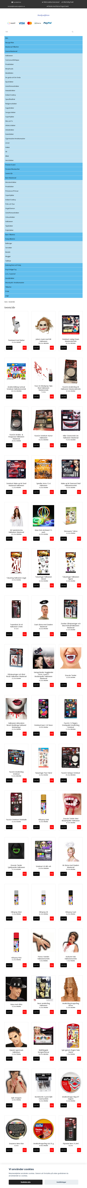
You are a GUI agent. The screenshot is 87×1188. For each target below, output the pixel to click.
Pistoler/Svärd (10, 165)
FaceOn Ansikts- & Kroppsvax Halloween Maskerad (16, 437)
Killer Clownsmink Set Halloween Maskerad (71, 437)
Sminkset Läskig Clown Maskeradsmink (70, 340)
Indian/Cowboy (10, 95)
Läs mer (9, 348)
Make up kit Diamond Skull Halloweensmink (70, 484)
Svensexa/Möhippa (12, 60)
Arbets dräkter (10, 125)
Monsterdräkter (10, 182)
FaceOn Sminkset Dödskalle (16, 819)
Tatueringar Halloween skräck (43, 578)
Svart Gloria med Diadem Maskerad (43, 625)
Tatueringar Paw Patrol (43, 773)
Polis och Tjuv (10, 204)
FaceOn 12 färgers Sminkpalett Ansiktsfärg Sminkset (70, 725)
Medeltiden (9, 73)
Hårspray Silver (16, 912)
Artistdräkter (9, 130)
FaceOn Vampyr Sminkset (70, 773)
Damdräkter (9, 134)
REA (6, 38)
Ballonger (8, 243)
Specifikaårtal (10, 99)
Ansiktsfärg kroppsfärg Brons (70, 1004)
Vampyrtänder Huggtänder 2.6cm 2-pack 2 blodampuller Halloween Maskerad (43, 675)
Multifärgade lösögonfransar (43, 1051)
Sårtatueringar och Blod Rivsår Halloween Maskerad (16, 675)
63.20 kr (71, 343)
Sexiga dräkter (10, 112)
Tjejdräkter (9, 226)
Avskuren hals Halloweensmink (71, 958)
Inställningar (61, 1182)
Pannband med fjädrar (16, 340)
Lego (7, 296)
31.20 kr (43, 821)
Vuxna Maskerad (11, 51)
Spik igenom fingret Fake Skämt (71, 1051)
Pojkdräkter (9, 230)
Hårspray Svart (70, 912)
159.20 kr (43, 343)
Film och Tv (9, 121)
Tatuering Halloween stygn (16, 578)
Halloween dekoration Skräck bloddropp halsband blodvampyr (16, 725)
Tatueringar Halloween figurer (70, 578)
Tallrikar (8, 261)
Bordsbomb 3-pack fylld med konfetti (43, 1098)
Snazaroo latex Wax (16, 1143)
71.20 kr (43, 392)
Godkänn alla (25, 1182)
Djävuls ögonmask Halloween (16, 1051)
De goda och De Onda (13, 77)
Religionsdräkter (11, 104)
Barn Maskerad (10, 178)
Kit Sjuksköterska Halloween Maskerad (16, 531)
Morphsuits (9, 69)
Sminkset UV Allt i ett (43, 866)
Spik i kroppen (16, 1098)
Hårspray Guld (43, 819)
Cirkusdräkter (10, 217)
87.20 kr (71, 775)
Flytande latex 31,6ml (71, 1143)
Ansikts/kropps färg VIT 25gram (70, 1098)
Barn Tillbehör (10, 235)
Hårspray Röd (16, 958)
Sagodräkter (9, 108)
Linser (7, 143)
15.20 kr (43, 487)
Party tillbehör (10, 239)
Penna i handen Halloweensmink (43, 958)
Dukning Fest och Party (13, 265)
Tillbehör (8, 287)
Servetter (8, 248)
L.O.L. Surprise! (10, 274)
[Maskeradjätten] (43, 15)
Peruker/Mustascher (12, 169)
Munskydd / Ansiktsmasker (14, 283)
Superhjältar (9, 117)
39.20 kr (70, 487)
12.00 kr (16, 1100)
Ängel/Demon (10, 208)
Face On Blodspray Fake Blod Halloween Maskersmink (43, 388)
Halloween (9, 56)
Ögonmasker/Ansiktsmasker (15, 139)
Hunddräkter (9, 278)
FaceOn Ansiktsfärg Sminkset (16, 773)
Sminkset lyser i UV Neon (43, 725)
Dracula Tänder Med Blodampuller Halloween (71, 819)
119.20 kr (43, 868)
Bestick (7, 252)
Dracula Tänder (70, 675)
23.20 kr (16, 342)
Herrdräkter (9, 160)
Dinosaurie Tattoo (70, 531)
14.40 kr (43, 1145)
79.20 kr (71, 440)
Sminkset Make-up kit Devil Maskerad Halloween (16, 484)
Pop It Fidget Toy (11, 269)
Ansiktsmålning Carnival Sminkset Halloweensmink (16, 388)
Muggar (8, 256)
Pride (7, 291)
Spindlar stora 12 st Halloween (43, 484)
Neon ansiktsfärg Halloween (43, 1004)
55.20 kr (71, 1145)
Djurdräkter (9, 82)
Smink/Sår (9, 173)
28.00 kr (16, 441)
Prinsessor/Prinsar (11, 191)
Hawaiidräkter (10, 90)
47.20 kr (70, 391)
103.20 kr (16, 391)
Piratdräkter (9, 64)
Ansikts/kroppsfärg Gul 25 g (43, 1143)
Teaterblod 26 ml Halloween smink (16, 625)
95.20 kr (43, 440)
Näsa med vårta (16, 1004)
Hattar (7, 147)
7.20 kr (43, 961)
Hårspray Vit (43, 912)
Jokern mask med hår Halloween (43, 340)
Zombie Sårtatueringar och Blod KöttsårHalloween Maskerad (71, 625)
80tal (7, 156)
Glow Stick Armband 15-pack (43, 531)
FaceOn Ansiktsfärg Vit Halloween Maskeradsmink (71, 388)
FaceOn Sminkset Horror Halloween (43, 437)
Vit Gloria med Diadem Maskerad (70, 866)
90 (6, 152)
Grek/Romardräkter (12, 86)
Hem (6, 302)
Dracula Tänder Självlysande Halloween (16, 866)
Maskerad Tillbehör (12, 47)
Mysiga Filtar (9, 42)
